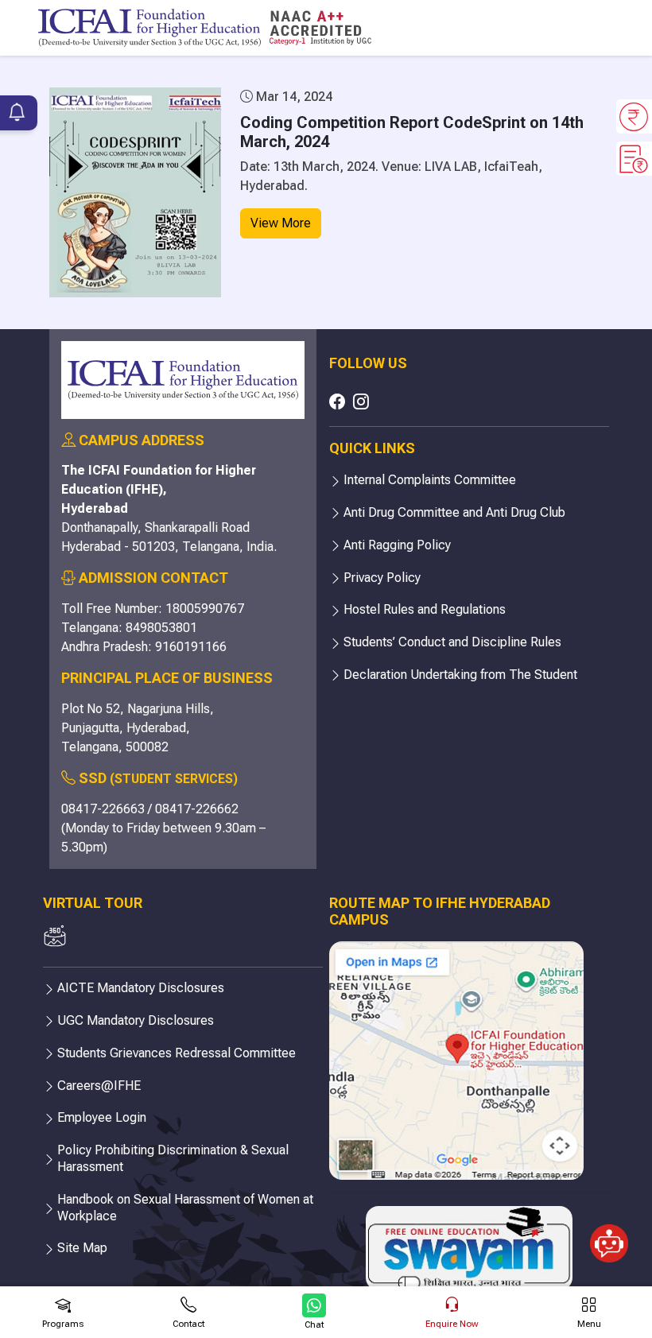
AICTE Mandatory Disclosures (140, 987)
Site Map (82, 1247)
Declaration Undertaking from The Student (460, 674)
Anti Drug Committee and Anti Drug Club (454, 512)
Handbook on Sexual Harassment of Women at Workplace (185, 1208)
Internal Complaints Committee (429, 479)
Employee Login (101, 1117)
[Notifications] (17, 114)
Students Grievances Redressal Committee (176, 1053)
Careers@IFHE (99, 1085)
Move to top (319, 1262)
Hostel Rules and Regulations (424, 609)
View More (280, 223)
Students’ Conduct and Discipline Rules (452, 642)
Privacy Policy (382, 577)
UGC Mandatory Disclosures (135, 1020)
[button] (609, 1288)
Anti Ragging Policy (397, 545)
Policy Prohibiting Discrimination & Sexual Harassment (173, 1158)
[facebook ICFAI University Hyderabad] (337, 401)
